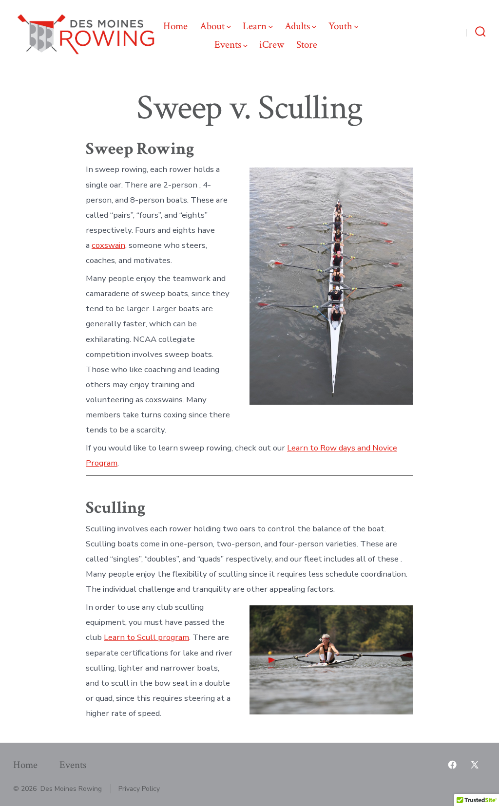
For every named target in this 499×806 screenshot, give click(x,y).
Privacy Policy (139, 788)
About (212, 26)
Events (227, 44)
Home (175, 26)
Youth (340, 26)
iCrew (271, 44)
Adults (297, 26)
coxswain (108, 245)
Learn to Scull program (146, 637)
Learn (255, 26)
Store (306, 44)
